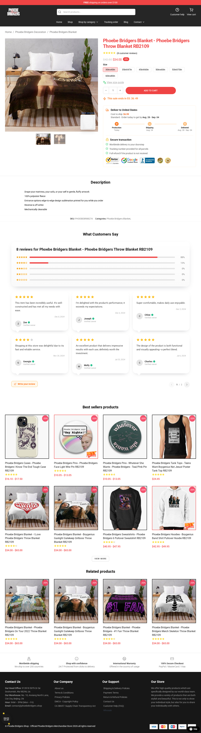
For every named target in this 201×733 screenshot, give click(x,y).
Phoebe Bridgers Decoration (30, 32)
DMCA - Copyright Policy (66, 701)
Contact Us (108, 701)
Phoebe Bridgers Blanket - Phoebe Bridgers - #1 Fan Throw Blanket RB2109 (121, 631)
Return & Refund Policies (115, 697)
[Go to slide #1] (43, 139)
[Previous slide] (10, 85)
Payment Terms (111, 692)
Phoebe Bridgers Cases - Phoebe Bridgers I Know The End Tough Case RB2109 (25, 467)
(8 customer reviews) (127, 53)
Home (8, 32)
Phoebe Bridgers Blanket (63, 32)
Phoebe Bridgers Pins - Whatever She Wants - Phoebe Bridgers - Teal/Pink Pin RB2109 (125, 467)
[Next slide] (93, 85)
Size (105, 64)
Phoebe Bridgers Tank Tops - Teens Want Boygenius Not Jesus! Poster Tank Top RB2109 (171, 467)
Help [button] (195, 729)
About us (59, 688)
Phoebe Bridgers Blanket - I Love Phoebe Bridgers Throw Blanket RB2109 (23, 538)
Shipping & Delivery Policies (116, 688)
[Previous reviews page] (171, 384)
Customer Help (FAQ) (113, 706)
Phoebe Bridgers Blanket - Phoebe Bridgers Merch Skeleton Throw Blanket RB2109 (174, 631)
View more (101, 559)
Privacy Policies (62, 697)
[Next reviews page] (187, 384)
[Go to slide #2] (59, 139)
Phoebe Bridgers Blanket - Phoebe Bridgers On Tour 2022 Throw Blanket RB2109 (25, 631)
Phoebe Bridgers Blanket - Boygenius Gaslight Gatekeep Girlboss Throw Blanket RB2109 (74, 538)
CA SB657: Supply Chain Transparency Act (75, 706)
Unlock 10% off (6, 719)
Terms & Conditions (64, 692)
